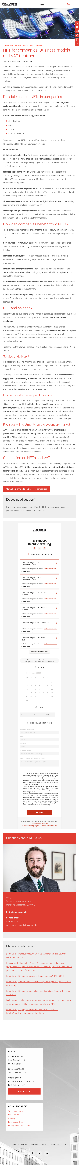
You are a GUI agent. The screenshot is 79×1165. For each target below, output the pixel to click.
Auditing (11, 1118)
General (10, 45)
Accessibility (35, 1144)
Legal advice (18, 45)
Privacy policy (55, 1144)
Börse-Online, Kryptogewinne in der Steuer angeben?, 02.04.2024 (35, 976)
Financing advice (15, 1122)
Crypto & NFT (39, 45)
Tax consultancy (27, 45)
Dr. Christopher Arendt (13, 61)
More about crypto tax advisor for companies (26, 489)
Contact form (24, 1091)
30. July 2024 (28, 61)
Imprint (44, 1144)
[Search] (68, 4)
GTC (64, 1144)
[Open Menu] (42, 5)
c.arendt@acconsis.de (27, 925)
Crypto (5, 45)
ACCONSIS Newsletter (20, 1144)
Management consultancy (19, 1125)
